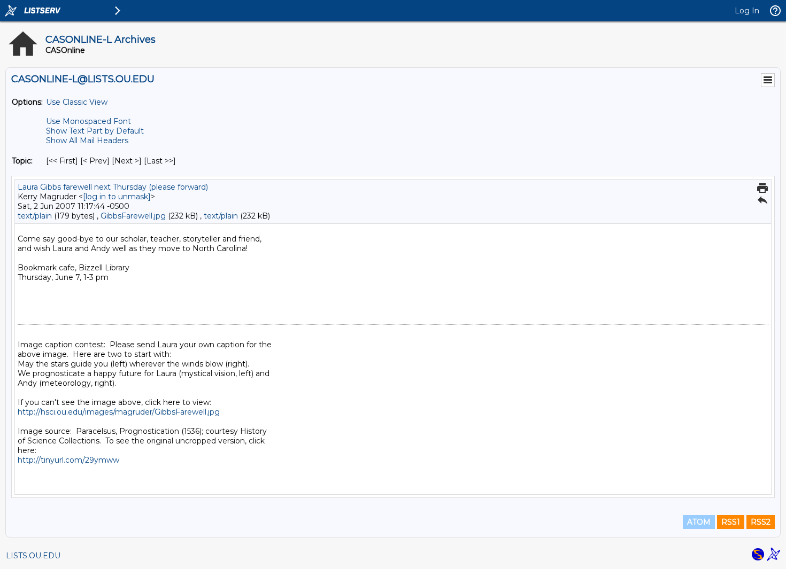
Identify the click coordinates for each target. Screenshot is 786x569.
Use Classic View (76, 102)
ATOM (699, 522)
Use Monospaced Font (88, 121)
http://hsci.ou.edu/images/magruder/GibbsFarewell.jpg (119, 412)
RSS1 (730, 522)
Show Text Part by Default (95, 131)
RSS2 (760, 522)
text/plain (35, 216)
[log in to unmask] (117, 196)
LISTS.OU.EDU (33, 555)
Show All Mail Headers (87, 140)
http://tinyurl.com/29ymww (68, 460)
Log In (747, 10)
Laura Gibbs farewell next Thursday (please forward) (113, 187)
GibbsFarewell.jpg (133, 216)
